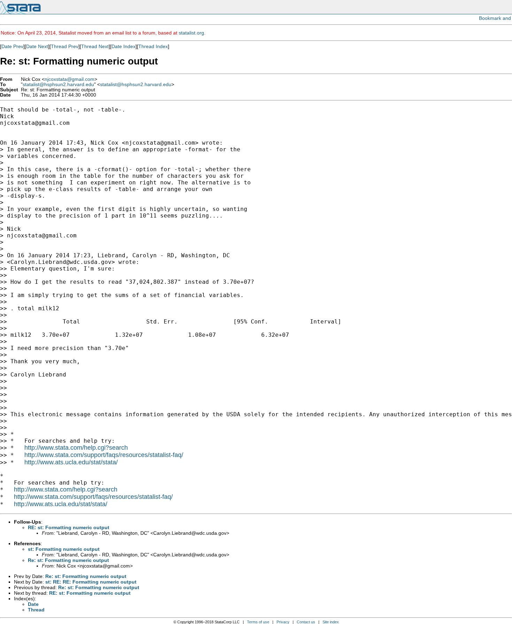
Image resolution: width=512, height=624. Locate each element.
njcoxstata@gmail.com (69, 79)
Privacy (283, 622)
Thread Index (153, 46)
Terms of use (258, 622)
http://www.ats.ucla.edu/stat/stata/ (71, 462)
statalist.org (191, 33)
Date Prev (12, 46)
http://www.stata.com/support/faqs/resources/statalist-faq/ (103, 454)
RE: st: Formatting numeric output (68, 527)
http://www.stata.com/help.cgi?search (76, 447)
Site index (331, 622)
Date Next (37, 46)
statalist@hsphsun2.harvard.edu (58, 84)
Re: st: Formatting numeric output (68, 560)
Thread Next (95, 46)
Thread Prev (64, 46)
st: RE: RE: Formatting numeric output (91, 582)
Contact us (306, 622)
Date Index (123, 46)
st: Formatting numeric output (64, 549)
